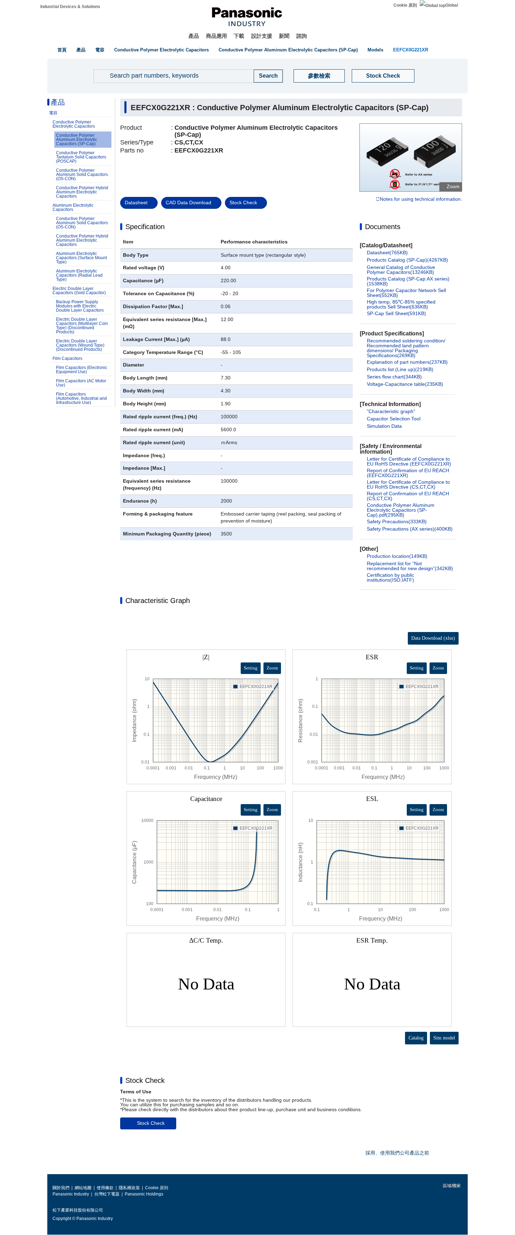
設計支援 (261, 36)
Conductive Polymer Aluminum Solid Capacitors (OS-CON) (82, 174)
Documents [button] (382, 226)
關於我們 (61, 1187)
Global (451, 5)
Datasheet (136, 202)
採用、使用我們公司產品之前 (397, 1153)
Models (375, 49)
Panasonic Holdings (144, 1194)
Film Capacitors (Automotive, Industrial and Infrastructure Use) (81, 398)
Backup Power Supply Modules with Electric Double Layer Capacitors (80, 306)
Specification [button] (145, 226)
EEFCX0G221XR (410, 49)
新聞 (284, 36)
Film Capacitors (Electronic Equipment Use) (81, 369)
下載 (239, 36)
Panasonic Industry (71, 1194)
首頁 (62, 49)
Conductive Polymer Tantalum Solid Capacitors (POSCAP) (81, 157)
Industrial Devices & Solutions (70, 6)
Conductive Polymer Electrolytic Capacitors (161, 49)
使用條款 (105, 1187)
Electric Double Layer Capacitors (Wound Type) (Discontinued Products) (80, 345)
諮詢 (301, 36)
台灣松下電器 (106, 1194)
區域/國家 (451, 1185)
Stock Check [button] (145, 1080)
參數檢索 (319, 76)
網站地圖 (83, 1187)
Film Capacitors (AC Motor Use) (81, 383)
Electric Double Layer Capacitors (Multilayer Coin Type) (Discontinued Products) (82, 325)
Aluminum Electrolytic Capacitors (73, 207)
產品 (193, 36)
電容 (99, 49)
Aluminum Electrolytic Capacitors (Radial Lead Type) (79, 275)
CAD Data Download (188, 202)
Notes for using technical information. (421, 199)
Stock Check (383, 76)
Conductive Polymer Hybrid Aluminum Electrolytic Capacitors (82, 192)
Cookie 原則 (405, 5)
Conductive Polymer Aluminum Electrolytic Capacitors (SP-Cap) (288, 49)
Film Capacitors (67, 358)
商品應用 (216, 36)
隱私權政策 (129, 1187)
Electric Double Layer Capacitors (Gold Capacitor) (79, 290)
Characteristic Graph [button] (157, 600)
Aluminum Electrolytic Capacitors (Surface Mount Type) (81, 257)
